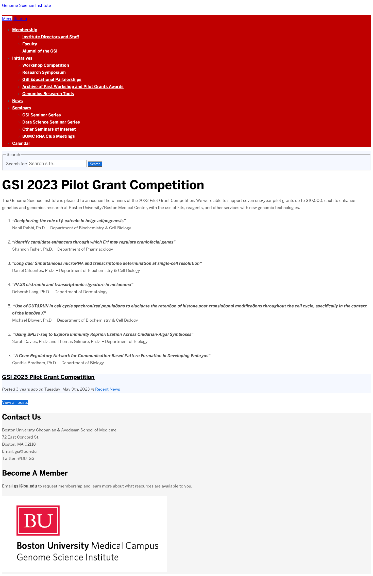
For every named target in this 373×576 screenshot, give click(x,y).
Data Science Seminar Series (51, 122)
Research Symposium (44, 72)
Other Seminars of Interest (49, 129)
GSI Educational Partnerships (51, 79)
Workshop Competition (45, 65)
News (17, 100)
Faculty (29, 44)
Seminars (21, 108)
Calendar (21, 143)
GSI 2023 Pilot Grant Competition (48, 377)
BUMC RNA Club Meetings (48, 136)
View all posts (15, 402)
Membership (24, 29)
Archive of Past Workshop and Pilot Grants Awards (73, 86)
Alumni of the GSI (39, 51)
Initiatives (22, 58)
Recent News (107, 389)
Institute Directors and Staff (50, 37)
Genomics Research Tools (48, 93)
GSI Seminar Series (41, 115)
